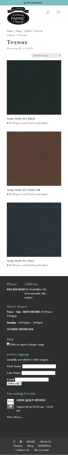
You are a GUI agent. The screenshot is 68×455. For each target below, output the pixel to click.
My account (41, 450)
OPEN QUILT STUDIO (31, 400)
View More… (15, 417)
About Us (45, 441)
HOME (31, 441)
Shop (19, 31)
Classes (17, 445)
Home (10, 31)
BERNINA (44, 445)
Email (10, 379)
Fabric (28, 31)
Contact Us (22, 450)
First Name (14, 366)
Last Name (14, 372)
